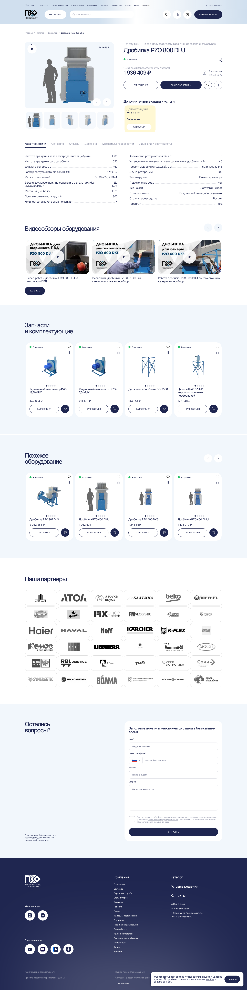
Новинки (145, 5)
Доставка (44, 5)
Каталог (177, 877)
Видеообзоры (120, 929)
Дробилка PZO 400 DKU (94, 519)
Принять (232, 979)
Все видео (35, 291)
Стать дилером (77, 5)
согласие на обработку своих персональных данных (167, 817)
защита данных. (163, 981)
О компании (92, 5)
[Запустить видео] (57, 257)
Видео (128, 5)
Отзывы (74, 143)
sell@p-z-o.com (178, 904)
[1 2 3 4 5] (49, 350)
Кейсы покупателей (123, 934)
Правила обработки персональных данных (45, 978)
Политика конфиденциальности (40, 972)
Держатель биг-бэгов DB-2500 (148, 389)
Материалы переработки (118, 143)
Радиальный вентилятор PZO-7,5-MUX (98, 391)
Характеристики (35, 143)
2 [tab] (48, 386)
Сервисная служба (60, 5)
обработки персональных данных (153, 822)
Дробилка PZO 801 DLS (44, 519)
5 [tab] (55, 386)
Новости (118, 907)
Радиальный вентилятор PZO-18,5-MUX (48, 391)
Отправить (173, 832)
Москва (30, 5)
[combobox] (136, 760)
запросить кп (141, 85)
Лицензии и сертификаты (155, 143)
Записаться (139, 127)
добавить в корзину (181, 85)
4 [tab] (53, 386)
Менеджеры (117, 5)
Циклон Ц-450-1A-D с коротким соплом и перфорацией (191, 392)
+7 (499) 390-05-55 (214, 5)
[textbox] (133, 760)
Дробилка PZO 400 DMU (193, 519)
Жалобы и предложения (125, 916)
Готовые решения (184, 886)
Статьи (117, 911)
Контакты (104, 5)
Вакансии (118, 902)
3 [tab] (51, 386)
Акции (136, 5)
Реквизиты (119, 920)
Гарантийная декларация (126, 925)
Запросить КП (44, 409)
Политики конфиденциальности (163, 819)
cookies (210, 979)
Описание (57, 143)
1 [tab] (46, 386)
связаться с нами (208, 14)
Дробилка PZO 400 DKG (143, 519)
